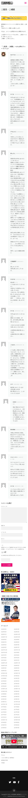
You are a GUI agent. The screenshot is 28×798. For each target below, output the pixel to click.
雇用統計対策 (4, 760)
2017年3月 (3, 714)
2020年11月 (17, 663)
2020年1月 (16, 670)
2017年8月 (16, 707)
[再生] (3, 747)
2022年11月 (4, 637)
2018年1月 (3, 701)
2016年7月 (3, 725)
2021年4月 (3, 657)
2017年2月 (16, 714)
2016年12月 (17, 717)
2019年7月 (16, 678)
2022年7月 (3, 642)
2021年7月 (3, 655)
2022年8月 (16, 639)
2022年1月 (16, 647)
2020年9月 (16, 665)
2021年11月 (17, 650)
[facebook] (18, 782)
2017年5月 (3, 712)
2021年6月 (16, 655)
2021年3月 (16, 657)
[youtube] (14, 782)
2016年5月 (3, 727)
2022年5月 (3, 644)
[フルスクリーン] (25, 747)
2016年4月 (16, 727)
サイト (3, 538)
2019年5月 (16, 681)
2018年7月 (16, 694)
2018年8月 (3, 694)
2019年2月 (3, 686)
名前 (3, 525)
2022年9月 (3, 639)
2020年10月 (4, 665)
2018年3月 (16, 699)
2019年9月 (16, 676)
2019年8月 (3, 678)
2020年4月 (3, 668)
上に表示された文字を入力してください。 (12, 555)
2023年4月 (16, 629)
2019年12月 (4, 673)
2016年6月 (16, 725)
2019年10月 (4, 676)
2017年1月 (3, 717)
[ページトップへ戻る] (14, 791)
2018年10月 (4, 691)
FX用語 (3, 763)
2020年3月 (16, 668)
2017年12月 (17, 701)
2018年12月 (4, 688)
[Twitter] (10, 782)
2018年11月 (17, 688)
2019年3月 (16, 683)
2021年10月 (4, 652)
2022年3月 (3, 647)
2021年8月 (16, 652)
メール (3, 532)
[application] (14, 741)
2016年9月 (3, 722)
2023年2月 (16, 631)
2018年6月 (3, 696)
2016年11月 (4, 720)
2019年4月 (3, 683)
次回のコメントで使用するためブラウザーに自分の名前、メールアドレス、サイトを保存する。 (13, 548)
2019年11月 (17, 673)
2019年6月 (3, 681)
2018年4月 (3, 699)
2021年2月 (3, 660)
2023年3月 (3, 631)
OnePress (10, 796)
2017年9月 (3, 707)
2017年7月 (3, 709)
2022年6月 (16, 642)
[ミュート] (22, 747)
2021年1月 (16, 660)
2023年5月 (3, 629)
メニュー (25, 3)
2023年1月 (3, 634)
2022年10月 (17, 637)
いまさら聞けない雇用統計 (7, 757)
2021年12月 (4, 650)
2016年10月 (17, 720)
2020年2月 (3, 670)
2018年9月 (16, 691)
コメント (4, 506)
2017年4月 (16, 712)
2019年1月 (16, 686)
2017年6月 (16, 709)
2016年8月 (16, 722)
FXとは (3, 755)
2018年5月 (16, 696)
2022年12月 (17, 634)
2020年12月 (4, 663)
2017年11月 (4, 704)
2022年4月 (16, 644)
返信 (22, 94)
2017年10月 (17, 704)
